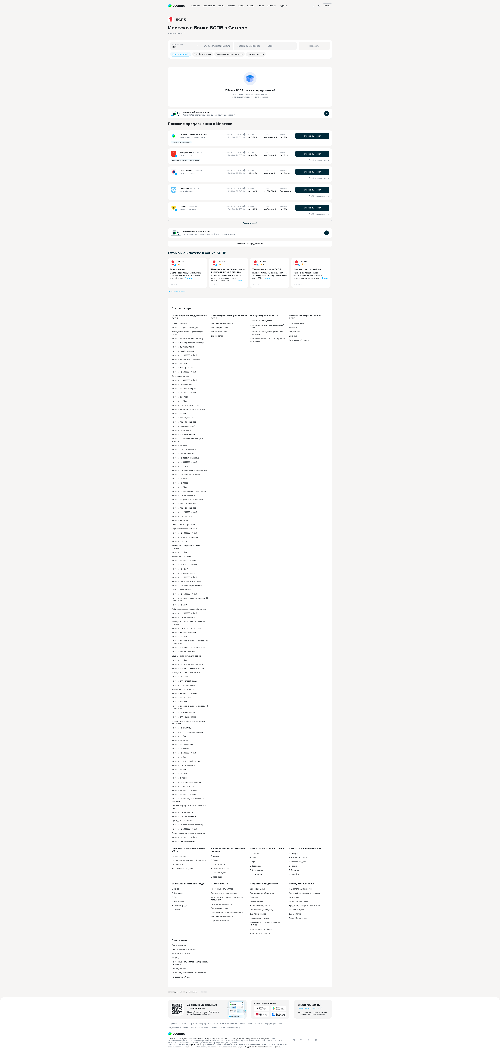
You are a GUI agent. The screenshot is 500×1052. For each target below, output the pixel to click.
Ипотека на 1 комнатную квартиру (187, 664)
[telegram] (294, 1039)
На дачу (175, 957)
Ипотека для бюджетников (184, 717)
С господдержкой (296, 323)
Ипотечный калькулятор (196, 112)
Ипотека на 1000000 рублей (184, 837)
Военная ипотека (179, 323)
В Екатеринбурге (218, 872)
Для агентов (218, 1023)
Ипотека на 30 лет (180, 478)
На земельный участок (299, 340)
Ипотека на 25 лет (180, 401)
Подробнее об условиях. (254, 1047)
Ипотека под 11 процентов (184, 449)
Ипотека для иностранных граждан (188, 668)
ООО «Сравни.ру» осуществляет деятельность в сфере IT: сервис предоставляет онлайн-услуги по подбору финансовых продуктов (218, 1038)
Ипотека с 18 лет (179, 701)
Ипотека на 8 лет (179, 769)
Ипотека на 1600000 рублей (184, 577)
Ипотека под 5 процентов (183, 617)
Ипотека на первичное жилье (185, 458)
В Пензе (175, 889)
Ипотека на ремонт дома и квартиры (188, 409)
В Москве (215, 856)
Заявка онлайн (256, 901)
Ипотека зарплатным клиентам (186, 359)
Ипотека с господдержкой (183, 426)
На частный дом (179, 856)
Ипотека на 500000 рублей (184, 753)
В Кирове (176, 909)
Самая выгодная (257, 889)
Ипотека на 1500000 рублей (184, 594)
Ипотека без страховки (182, 367)
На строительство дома (182, 868)
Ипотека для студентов (182, 417)
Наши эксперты (202, 1027)
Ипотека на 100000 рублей (184, 392)
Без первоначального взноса (224, 893)
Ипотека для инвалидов (182, 744)
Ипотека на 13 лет (180, 660)
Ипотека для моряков (181, 697)
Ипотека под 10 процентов (184, 422)
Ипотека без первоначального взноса (189, 647)
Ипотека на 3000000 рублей (184, 380)
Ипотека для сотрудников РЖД (185, 405)
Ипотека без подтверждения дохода (188, 342)
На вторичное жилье (298, 901)
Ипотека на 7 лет (179, 736)
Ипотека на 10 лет (180, 363)
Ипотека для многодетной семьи (186, 628)
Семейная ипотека (180, 376)
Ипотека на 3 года (180, 483)
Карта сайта (188, 1027)
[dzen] (315, 1039)
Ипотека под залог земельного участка (189, 470)
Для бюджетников (180, 968)
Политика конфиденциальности (269, 1023)
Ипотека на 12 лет (180, 569)
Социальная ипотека (181, 589)
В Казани (254, 857)
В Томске (176, 897)
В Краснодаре (217, 877)
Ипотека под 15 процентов (184, 503)
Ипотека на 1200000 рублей (184, 512)
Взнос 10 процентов (298, 918)
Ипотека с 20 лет (179, 541)
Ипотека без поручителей (183, 841)
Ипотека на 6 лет (179, 605)
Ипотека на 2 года (180, 520)
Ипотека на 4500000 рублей (184, 693)
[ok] (308, 1039)
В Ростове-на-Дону (297, 861)
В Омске (214, 860)
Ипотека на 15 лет (180, 552)
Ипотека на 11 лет (180, 676)
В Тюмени (254, 853)
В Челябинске (256, 874)
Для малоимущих (179, 945)
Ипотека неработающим (183, 351)
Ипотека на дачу (179, 445)
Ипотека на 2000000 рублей (184, 613)
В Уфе (252, 861)
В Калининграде (179, 905)
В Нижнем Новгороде (298, 857)
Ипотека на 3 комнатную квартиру (187, 824)
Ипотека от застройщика (261, 929)
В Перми (293, 866)
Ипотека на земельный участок (186, 761)
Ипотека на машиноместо (183, 685)
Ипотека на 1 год (179, 773)
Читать (188, 278)
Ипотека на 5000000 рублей (184, 829)
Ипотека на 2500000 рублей (184, 564)
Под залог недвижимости (300, 889)
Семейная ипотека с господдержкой (227, 912)
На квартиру (177, 864)
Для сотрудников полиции (184, 949)
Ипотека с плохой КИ (181, 430)
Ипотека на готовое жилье (184, 632)
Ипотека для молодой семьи (184, 681)
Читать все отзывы (176, 291)
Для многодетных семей (222, 323)
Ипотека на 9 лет (179, 757)
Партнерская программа (200, 1023)
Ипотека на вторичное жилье (185, 712)
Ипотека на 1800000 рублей (184, 533)
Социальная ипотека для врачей (186, 656)
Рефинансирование (220, 920)
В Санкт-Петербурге (220, 868)
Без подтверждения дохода (262, 909)
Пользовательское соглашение (239, 1023)
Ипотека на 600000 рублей (184, 372)
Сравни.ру (172, 992)
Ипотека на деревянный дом (185, 327)
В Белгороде (177, 893)
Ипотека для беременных (183, 434)
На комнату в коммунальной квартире (189, 860)
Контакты (183, 1023)
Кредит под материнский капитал (304, 905)
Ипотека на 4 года (180, 740)
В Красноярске (256, 870)
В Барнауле (294, 870)
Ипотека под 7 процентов (183, 765)
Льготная (293, 327)
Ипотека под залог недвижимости (187, 585)
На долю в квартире (181, 953)
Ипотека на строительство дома (186, 782)
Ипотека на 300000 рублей (184, 794)
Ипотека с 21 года (180, 397)
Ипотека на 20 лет (180, 487)
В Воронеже (255, 866)
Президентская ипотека (182, 820)
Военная (293, 336)
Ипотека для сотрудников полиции (187, 732)
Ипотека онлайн (179, 778)
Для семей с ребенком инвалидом (304, 893)
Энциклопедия (174, 1027)
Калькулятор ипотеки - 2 (183, 689)
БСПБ (181, 261)
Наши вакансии (218, 1027)
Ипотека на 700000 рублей (184, 560)
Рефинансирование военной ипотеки (189, 609)
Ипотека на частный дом (183, 786)
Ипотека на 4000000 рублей (184, 790)
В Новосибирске (218, 864)
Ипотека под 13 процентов (184, 816)
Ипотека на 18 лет (180, 636)
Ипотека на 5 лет (179, 413)
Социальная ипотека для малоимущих (189, 833)
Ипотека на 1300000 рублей (184, 355)
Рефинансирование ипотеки (185, 528)
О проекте (172, 1023)
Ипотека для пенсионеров (184, 388)
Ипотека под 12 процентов (184, 508)
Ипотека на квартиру (181, 728)
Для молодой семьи (220, 327)
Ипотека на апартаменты (183, 573)
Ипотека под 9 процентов (183, 812)
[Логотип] (228, 1033)
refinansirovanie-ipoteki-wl (183, 524)
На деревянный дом (181, 977)
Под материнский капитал (262, 893)
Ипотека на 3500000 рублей (184, 462)
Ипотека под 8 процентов (183, 651)
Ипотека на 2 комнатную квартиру (187, 338)
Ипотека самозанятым (182, 384)
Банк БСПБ (193, 992)
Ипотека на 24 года (180, 748)
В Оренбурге (295, 874)
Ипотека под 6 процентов (183, 495)
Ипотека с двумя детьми (183, 347)
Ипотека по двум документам (185, 537)
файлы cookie (196, 1045)
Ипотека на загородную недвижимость (189, 491)
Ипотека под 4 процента (183, 453)
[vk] (301, 1039)
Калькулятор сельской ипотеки (186, 672)
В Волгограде (178, 901)
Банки (182, 992)
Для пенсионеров (219, 331)
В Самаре (293, 853)
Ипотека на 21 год (180, 466)
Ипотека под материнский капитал (188, 474)
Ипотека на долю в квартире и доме (188, 499)
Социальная (294, 331)
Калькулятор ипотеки (181, 556)
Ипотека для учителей (182, 516)
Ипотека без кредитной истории (186, 581)
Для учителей (217, 336)
